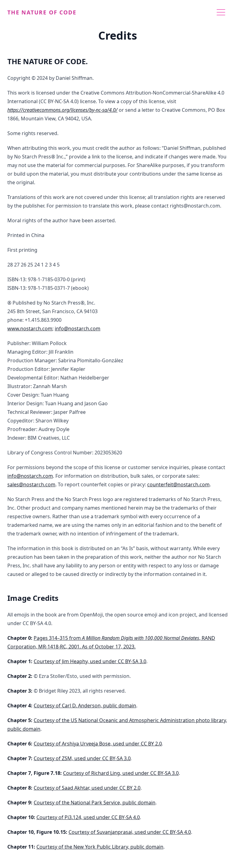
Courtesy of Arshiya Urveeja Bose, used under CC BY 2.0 (98, 743)
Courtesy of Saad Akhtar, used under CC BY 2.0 (87, 787)
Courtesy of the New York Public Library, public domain (99, 846)
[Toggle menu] (221, 12)
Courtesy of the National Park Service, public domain (94, 802)
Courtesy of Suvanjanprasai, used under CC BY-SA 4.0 (130, 832)
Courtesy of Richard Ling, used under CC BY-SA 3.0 (121, 773)
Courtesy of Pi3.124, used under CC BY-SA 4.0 (88, 817)
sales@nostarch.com (31, 484)
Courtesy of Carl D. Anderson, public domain (85, 705)
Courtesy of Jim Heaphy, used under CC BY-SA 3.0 (90, 661)
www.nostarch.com (29, 328)
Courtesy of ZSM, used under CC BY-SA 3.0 (82, 758)
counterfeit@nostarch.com (178, 484)
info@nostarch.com (77, 328)
